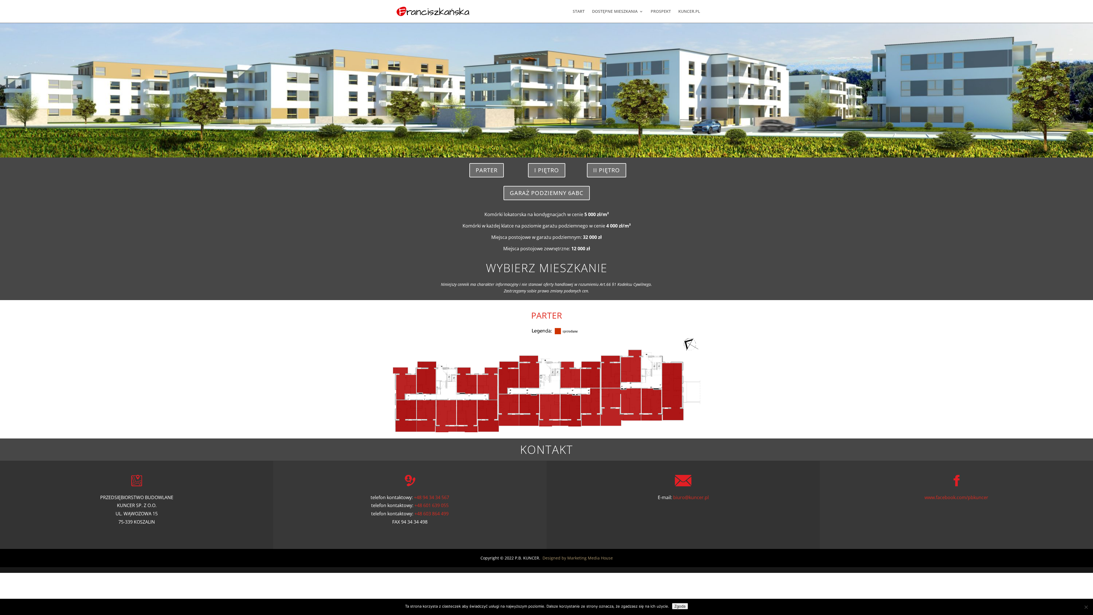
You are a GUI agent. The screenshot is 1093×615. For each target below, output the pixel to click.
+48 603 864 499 (431, 514)
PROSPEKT (661, 11)
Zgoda (680, 606)
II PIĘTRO (606, 170)
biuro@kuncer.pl (691, 497)
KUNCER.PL (689, 11)
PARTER (487, 170)
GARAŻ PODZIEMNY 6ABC (547, 193)
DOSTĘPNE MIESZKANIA (615, 11)
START (579, 11)
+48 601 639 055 (431, 505)
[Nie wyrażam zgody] (1086, 607)
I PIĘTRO (546, 170)
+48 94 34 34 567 (431, 497)
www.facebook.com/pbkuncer (956, 497)
